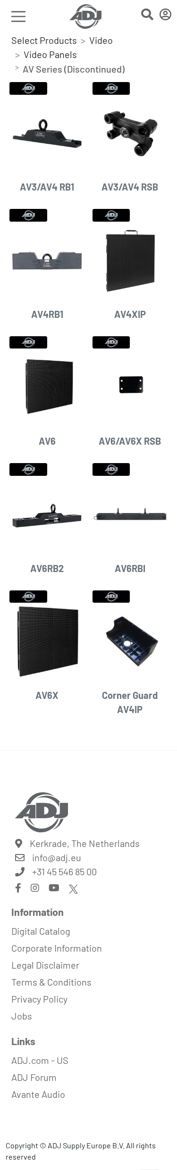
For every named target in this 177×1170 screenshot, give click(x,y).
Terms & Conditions (51, 981)
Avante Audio (38, 1094)
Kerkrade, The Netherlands (85, 843)
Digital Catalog (40, 931)
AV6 (47, 441)
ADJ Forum (34, 1077)
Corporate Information (56, 948)
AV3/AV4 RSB (129, 186)
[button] (147, 15)
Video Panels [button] (50, 54)
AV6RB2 (47, 568)
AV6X (47, 695)
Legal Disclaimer (45, 965)
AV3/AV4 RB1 (47, 186)
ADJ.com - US (39, 1060)
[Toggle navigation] (18, 16)
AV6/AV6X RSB (130, 441)
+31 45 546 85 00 (64, 871)
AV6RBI (130, 568)
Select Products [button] (44, 40)
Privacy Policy (39, 998)
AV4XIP (130, 314)
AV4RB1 (47, 314)
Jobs (21, 1015)
